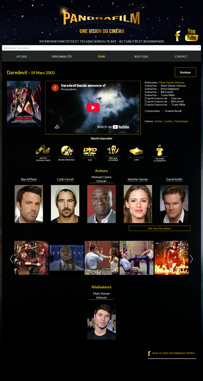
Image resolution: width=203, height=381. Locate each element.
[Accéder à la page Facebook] (178, 34)
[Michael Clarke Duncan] (101, 221)
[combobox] (101, 48)
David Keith (174, 179)
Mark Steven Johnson (171, 82)
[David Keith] (174, 221)
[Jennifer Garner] (138, 221)
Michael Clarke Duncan (101, 179)
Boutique (185, 72)
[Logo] (101, 38)
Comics (168, 121)
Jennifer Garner (137, 179)
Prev (11, 259)
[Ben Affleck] (29, 221)
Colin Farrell (65, 179)
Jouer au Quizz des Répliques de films (173, 353)
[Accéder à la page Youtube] (192, 34)
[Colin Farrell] (65, 221)
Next (191, 259)
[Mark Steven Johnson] (101, 337)
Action (158, 121)
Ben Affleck (29, 179)
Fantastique (181, 121)
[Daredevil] (31, 258)
